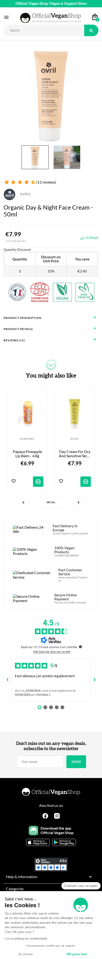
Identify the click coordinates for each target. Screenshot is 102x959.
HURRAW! (27, 438)
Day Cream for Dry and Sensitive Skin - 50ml (75, 453)
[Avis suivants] (94, 680)
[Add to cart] (38, 481)
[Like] (13, 481)
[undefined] (80, 647)
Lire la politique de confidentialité (26, 938)
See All (51, 502)
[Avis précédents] (7, 680)
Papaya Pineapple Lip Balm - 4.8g (28, 453)
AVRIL (25, 194)
